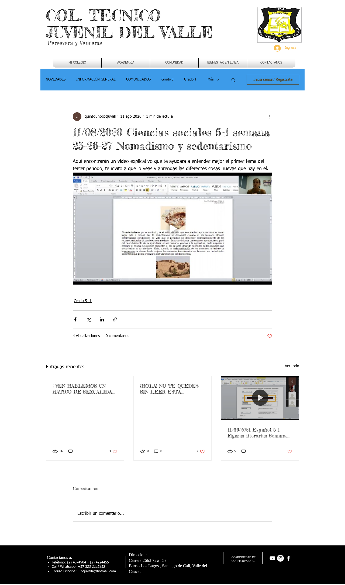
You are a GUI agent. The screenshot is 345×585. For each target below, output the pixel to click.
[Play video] (172, 229)
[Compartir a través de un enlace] (115, 319)
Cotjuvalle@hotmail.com (97, 571)
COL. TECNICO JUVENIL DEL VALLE (129, 24)
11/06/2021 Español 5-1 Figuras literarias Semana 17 (257, 433)
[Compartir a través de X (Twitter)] (88, 319)
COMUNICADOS (138, 79)
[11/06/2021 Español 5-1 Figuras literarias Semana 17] (260, 398)
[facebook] (288, 558)
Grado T (190, 79)
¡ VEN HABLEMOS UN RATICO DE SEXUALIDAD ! (84, 389)
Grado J (167, 79)
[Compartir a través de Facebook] (75, 319)
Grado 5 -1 (83, 301)
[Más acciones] (269, 116)
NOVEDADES (55, 79)
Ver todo (292, 366)
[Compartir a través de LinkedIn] (101, 319)
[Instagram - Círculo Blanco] (280, 558)
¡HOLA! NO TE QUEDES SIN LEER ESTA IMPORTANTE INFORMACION (169, 389)
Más (211, 79)
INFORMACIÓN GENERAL (95, 79)
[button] (126, 63)
